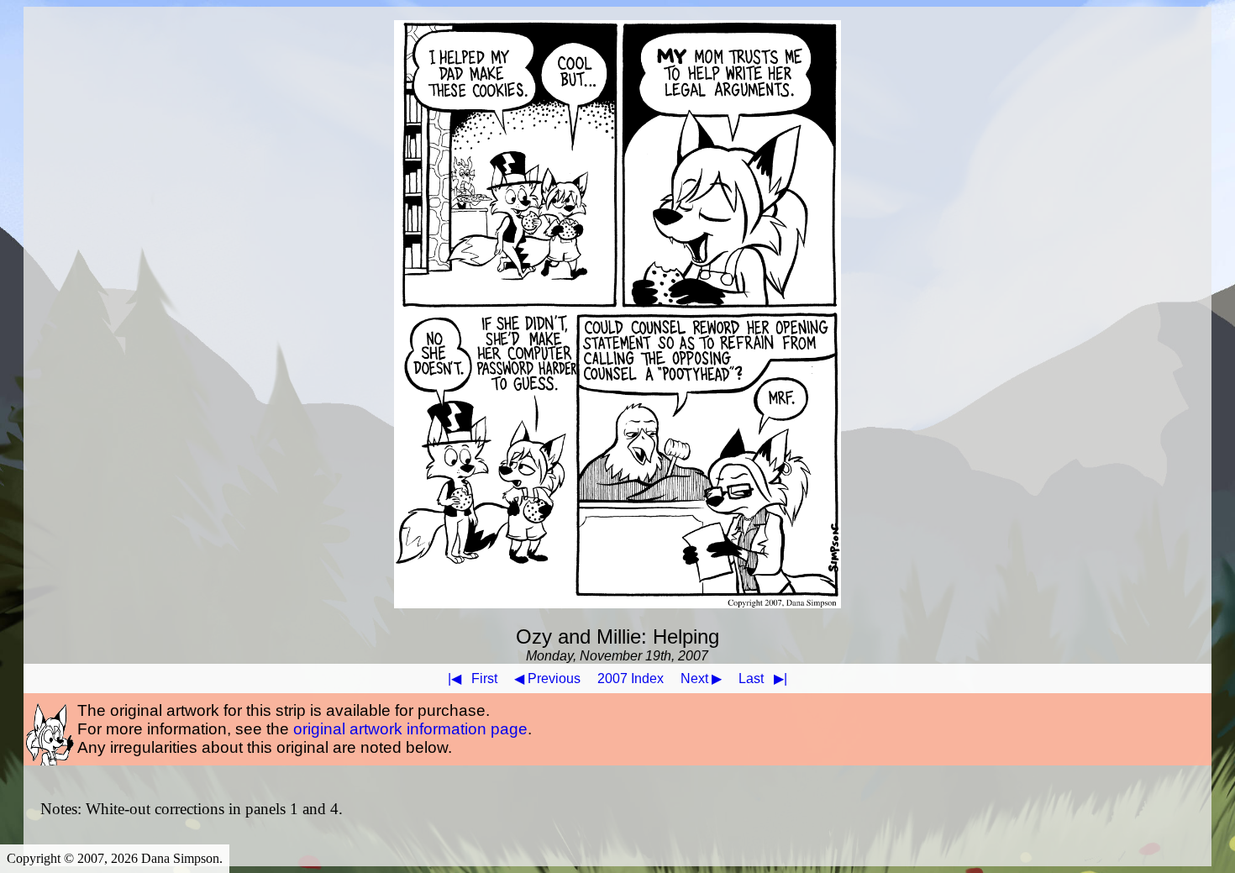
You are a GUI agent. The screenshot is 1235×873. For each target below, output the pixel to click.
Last (762, 678)
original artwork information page (410, 729)
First (472, 678)
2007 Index (630, 678)
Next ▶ (701, 678)
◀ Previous (547, 678)
